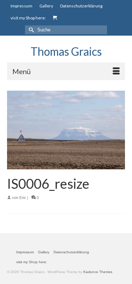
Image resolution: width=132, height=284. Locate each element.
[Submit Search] (30, 29)
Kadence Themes (97, 272)
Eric (22, 197)
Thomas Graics (66, 51)
